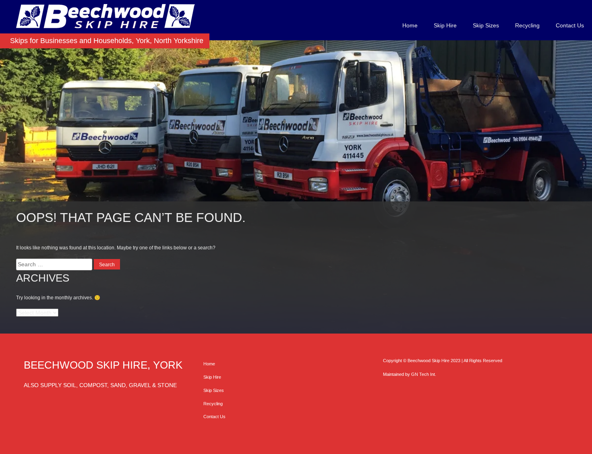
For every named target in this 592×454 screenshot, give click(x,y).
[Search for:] (55, 264)
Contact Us (570, 25)
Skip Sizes (486, 25)
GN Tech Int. (423, 374)
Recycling (527, 25)
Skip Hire (445, 25)
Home (410, 25)
